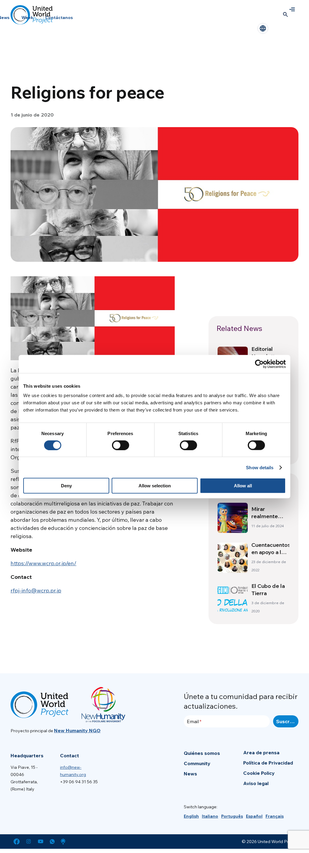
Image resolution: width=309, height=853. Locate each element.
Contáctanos (59, 17)
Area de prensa (261, 752)
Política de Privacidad (268, 763)
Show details (259, 467)
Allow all (243, 485)
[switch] (120, 445)
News (190, 774)
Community (197, 763)
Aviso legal (256, 783)
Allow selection (155, 485)
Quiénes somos (202, 753)
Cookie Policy (259, 773)
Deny (66, 485)
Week (27, 17)
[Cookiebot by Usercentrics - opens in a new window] (259, 363)
